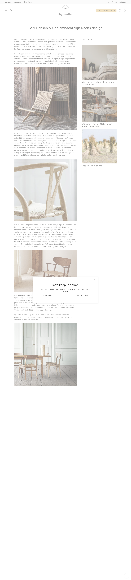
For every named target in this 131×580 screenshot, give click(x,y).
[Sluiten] (94, 279)
